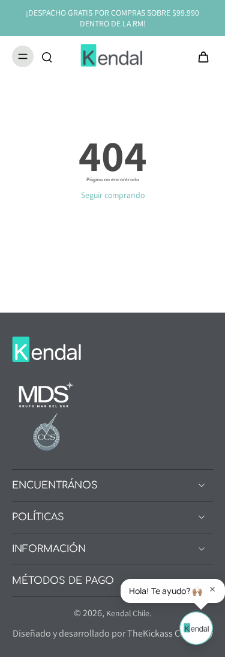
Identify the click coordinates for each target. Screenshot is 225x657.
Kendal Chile (127, 613)
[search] (47, 56)
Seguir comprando (113, 195)
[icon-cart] (200, 56)
